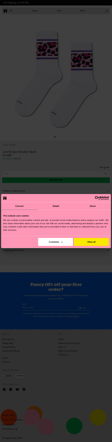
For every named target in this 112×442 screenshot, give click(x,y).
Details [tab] (56, 206)
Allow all (91, 242)
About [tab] (93, 206)
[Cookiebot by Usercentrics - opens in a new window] (97, 198)
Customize (54, 242)
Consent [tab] (19, 206)
